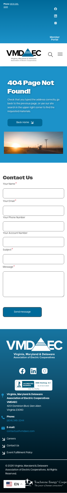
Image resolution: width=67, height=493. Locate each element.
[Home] (23, 55)
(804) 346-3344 (15, 420)
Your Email (9, 201)
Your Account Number (15, 233)
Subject (7, 250)
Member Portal (55, 38)
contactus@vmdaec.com (20, 431)
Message (8, 267)
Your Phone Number (14, 217)
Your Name (9, 184)
